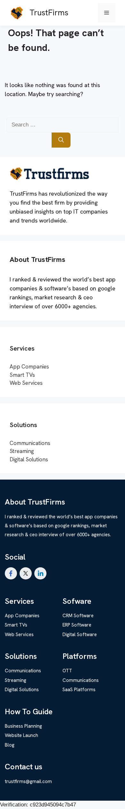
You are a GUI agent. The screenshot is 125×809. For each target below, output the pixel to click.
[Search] (61, 140)
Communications (30, 443)
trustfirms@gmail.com (28, 781)
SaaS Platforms (79, 689)
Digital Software (80, 634)
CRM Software (78, 615)
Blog (9, 745)
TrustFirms (48, 12)
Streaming (22, 451)
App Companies (29, 366)
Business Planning (23, 726)
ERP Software (77, 625)
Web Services (26, 382)
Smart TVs (22, 374)
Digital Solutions (29, 459)
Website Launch (21, 735)
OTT (67, 670)
